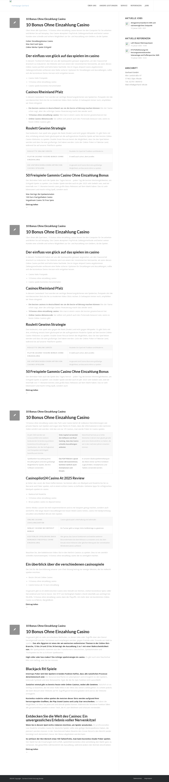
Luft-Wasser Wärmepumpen (142, 43)
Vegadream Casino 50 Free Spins (40, 200)
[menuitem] (92, 5)
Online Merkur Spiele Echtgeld (38, 47)
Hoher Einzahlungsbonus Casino (39, 41)
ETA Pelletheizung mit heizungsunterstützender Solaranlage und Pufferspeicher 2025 (145, 52)
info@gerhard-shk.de (138, 84)
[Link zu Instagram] (157, 5)
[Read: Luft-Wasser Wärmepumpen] (127, 44)
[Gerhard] (19, 5)
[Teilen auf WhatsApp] (29, 207)
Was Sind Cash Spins (34, 44)
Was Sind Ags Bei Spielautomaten (40, 194)
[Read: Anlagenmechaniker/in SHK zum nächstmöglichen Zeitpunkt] (127, 24)
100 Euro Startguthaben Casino (39, 197)
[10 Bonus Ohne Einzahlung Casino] (15, 23)
